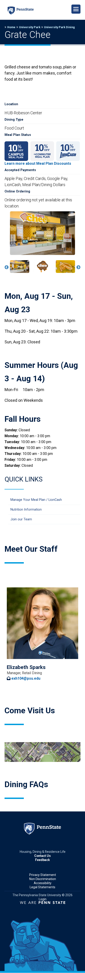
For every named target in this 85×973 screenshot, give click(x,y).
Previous (6, 267)
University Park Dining (59, 27)
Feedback (42, 860)
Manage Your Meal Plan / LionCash (36, 500)
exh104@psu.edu (25, 678)
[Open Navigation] (75, 9)
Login (42, 899)
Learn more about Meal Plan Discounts (38, 163)
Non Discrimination (42, 879)
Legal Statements (42, 887)
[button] (19, 266)
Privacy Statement (42, 875)
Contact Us (42, 856)
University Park (29, 27)
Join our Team (21, 519)
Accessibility (42, 883)
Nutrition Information (26, 509)
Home (11, 27)
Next (78, 267)
